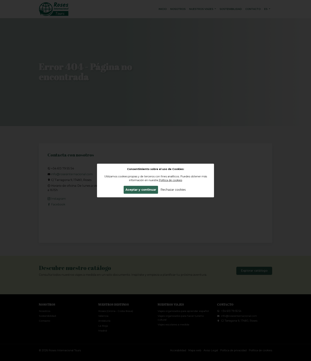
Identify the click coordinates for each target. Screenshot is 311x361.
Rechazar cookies (173, 189)
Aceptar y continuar (140, 189)
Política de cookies (170, 180)
